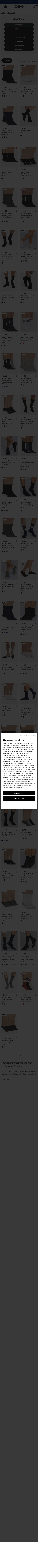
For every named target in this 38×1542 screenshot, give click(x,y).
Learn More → (19, 793)
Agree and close (18, 798)
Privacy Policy (18, 787)
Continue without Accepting (28, 736)
